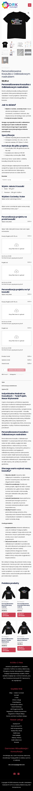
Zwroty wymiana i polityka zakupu (16, 716)
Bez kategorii (5, 68)
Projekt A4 (16, 262)
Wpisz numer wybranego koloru (12, 199)
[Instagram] (18, 774)
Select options (6, 614)
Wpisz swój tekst (7, 222)
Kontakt (16, 695)
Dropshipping (16, 702)
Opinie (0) (5, 389)
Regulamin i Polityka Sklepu (16, 714)
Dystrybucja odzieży (16, 704)
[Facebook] (14, 774)
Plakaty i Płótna (16, 738)
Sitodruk (16, 742)
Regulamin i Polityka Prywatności (16, 711)
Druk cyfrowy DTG (16, 726)
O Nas (16, 697)
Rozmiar (4, 176)
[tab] (16, 382)
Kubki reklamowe (16, 740)
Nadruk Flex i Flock (16, 731)
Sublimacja (16, 733)
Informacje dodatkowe (9, 386)
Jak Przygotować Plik (16, 709)
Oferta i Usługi (16, 700)
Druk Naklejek (16, 735)
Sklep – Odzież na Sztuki (16, 693)
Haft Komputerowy (16, 728)
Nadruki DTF (16, 724)
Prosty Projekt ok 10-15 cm (16, 236)
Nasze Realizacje (17, 707)
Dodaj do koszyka (16, 370)
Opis (3, 382)
